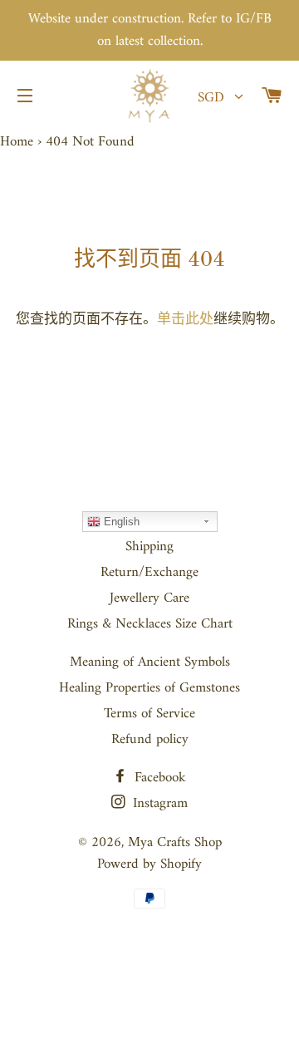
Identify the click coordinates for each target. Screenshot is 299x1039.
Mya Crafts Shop (175, 842)
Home (16, 142)
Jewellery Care (149, 598)
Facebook (158, 778)
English (120, 521)
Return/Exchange (149, 572)
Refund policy (150, 739)
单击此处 (185, 320)
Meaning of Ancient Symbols (150, 662)
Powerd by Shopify (149, 864)
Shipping (149, 546)
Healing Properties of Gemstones (149, 688)
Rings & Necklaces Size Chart (150, 624)
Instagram (158, 803)
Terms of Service (149, 714)
